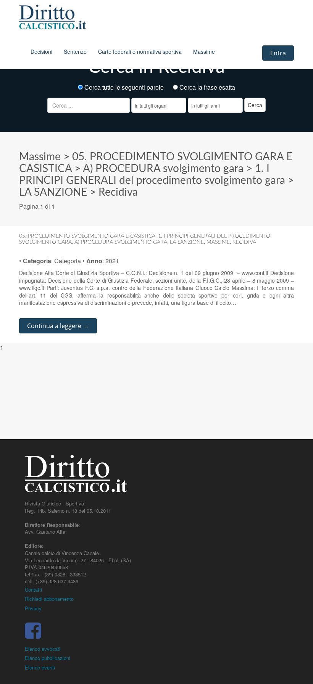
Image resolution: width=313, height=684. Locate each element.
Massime (204, 51)
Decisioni (41, 51)
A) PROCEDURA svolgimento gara (163, 168)
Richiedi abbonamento (49, 598)
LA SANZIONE (53, 192)
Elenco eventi (40, 667)
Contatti (33, 589)
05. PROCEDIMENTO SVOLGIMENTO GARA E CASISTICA (87, 236)
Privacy (33, 608)
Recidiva (118, 192)
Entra (278, 53)
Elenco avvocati (42, 648)
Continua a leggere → (58, 326)
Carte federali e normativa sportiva (140, 51)
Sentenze (75, 51)
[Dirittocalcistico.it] (63, 17)
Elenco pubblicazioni (47, 657)
